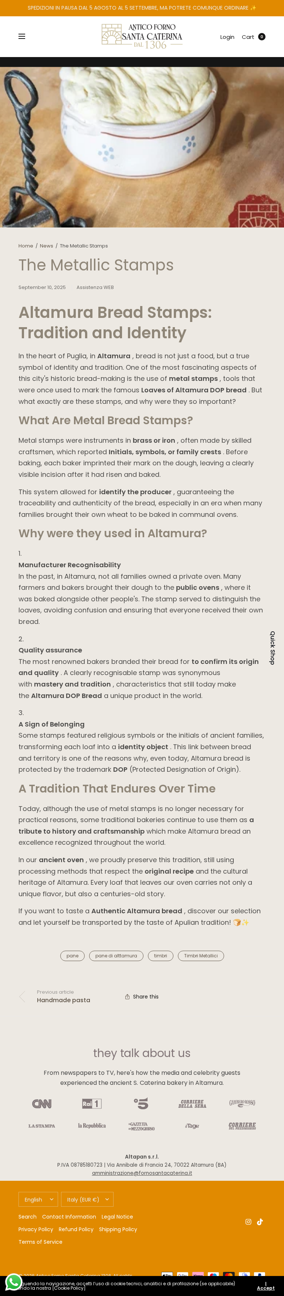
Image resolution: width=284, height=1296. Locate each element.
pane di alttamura (116, 956)
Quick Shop (272, 648)
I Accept (266, 1286)
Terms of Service (40, 1242)
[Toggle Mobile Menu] (26, 37)
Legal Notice (117, 1216)
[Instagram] (248, 1222)
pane (72, 956)
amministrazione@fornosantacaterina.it (142, 1173)
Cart (248, 37)
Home (25, 245)
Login (227, 37)
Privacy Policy (35, 1229)
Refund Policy (76, 1229)
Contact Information (69, 1216)
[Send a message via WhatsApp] (14, 1282)
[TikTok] (260, 1222)
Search (27, 1216)
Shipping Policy (118, 1229)
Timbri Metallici (201, 956)
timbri (160, 956)
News (46, 245)
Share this (146, 996)
